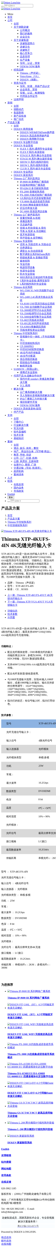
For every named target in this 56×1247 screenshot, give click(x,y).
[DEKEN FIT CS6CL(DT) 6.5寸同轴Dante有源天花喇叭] (31, 1086)
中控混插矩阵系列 (17, 525)
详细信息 (12, 610)
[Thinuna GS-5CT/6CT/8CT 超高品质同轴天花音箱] (31, 1106)
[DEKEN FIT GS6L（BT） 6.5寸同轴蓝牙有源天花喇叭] (31, 1008)
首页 (9, 515)
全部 (16, 23)
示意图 (11, 617)
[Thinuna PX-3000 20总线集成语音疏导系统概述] (31, 1047)
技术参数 (12, 614)
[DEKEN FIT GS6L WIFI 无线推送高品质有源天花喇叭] (31, 1027)
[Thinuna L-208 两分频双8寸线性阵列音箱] (30, 1122)
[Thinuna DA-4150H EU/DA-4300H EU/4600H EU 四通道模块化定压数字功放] (31, 1066)
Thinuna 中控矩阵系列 (19, 522)
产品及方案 (13, 518)
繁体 (11, 497)
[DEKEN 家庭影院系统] (20, 1136)
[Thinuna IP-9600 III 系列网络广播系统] (28, 991)
